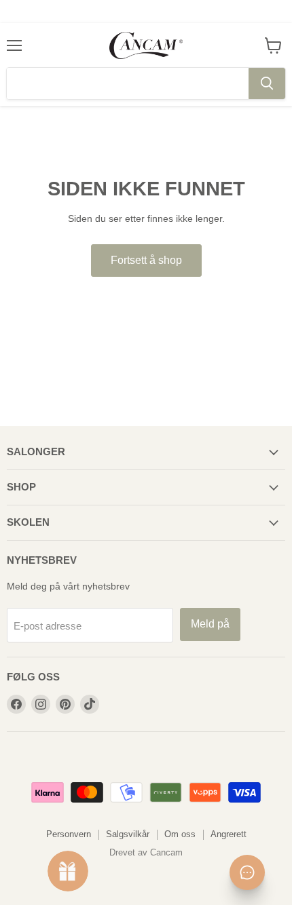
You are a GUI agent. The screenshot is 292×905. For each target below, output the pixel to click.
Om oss (180, 834)
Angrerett (229, 834)
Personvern (68, 834)
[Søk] (267, 83)
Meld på (210, 624)
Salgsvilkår (127, 834)
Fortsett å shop (146, 260)
